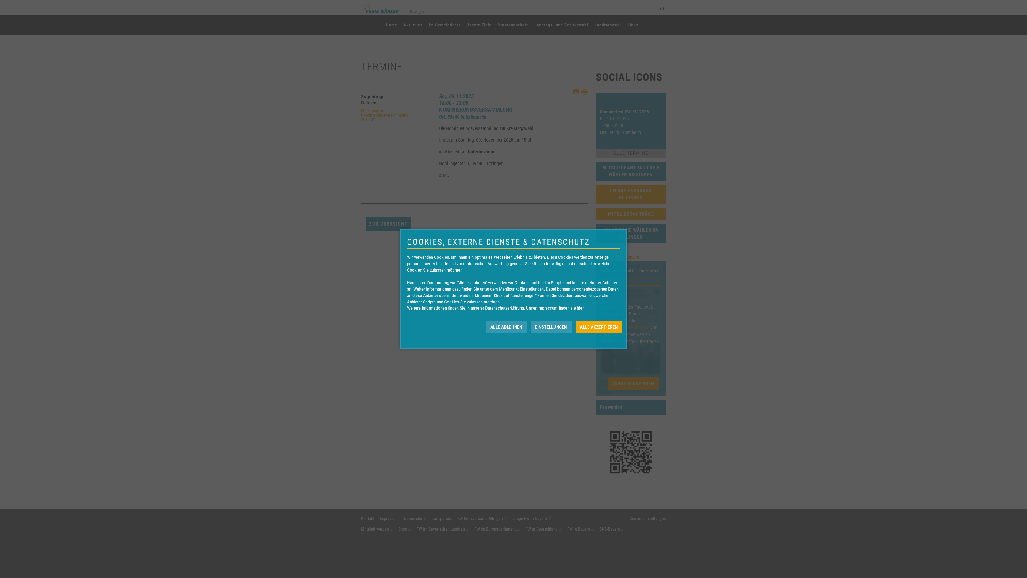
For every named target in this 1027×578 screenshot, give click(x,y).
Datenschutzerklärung (504, 308)
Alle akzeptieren (599, 327)
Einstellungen (551, 327)
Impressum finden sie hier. (561, 308)
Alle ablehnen (506, 327)
